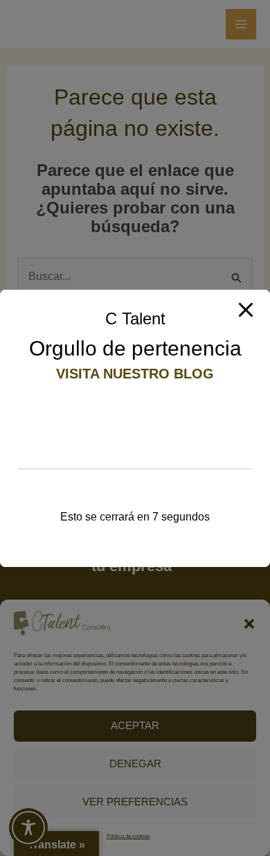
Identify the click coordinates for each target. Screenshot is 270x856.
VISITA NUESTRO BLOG (135, 373)
